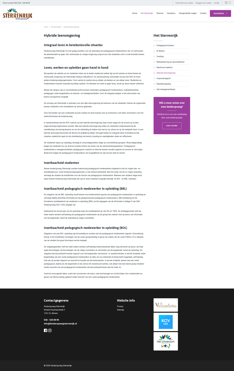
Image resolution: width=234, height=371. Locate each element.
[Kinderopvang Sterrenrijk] (17, 13)
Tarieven (159, 13)
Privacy (120, 306)
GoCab (216, 3)
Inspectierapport (163, 78)
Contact (203, 13)
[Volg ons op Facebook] (226, 2)
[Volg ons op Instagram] (230, 2)
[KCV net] (172, 322)
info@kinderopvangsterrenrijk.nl (60, 323)
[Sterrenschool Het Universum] (172, 341)
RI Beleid (160, 51)
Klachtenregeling (163, 84)
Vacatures (171, 13)
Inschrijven (219, 13)
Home (134, 13)
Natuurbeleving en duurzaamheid (170, 62)
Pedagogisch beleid (165, 45)
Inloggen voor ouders (204, 3)
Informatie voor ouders (184, 3)
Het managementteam (165, 89)
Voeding (160, 56)
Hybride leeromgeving (165, 73)
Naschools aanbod (164, 67)
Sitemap (120, 310)
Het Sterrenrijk (147, 13)
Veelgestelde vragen (188, 13)
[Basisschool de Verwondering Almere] (172, 305)
